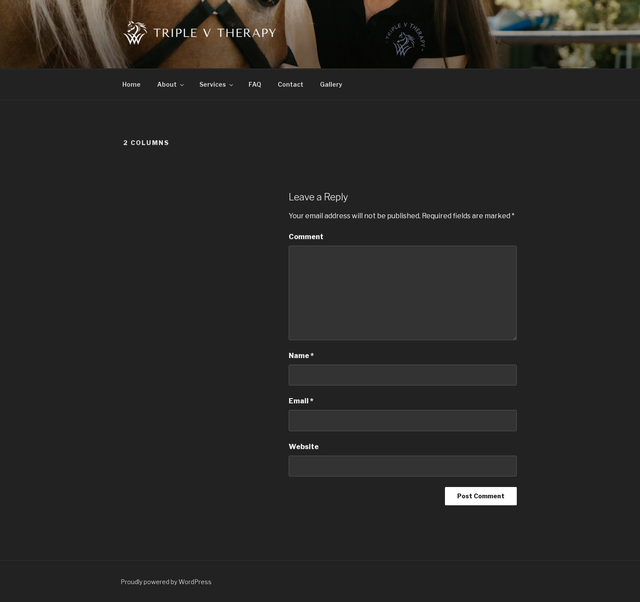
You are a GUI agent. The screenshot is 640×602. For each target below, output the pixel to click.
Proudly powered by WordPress (166, 581)
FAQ (255, 84)
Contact (290, 84)
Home (131, 84)
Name (301, 356)
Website (304, 447)
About (167, 84)
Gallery (331, 84)
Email (301, 401)
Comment (306, 237)
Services (212, 84)
